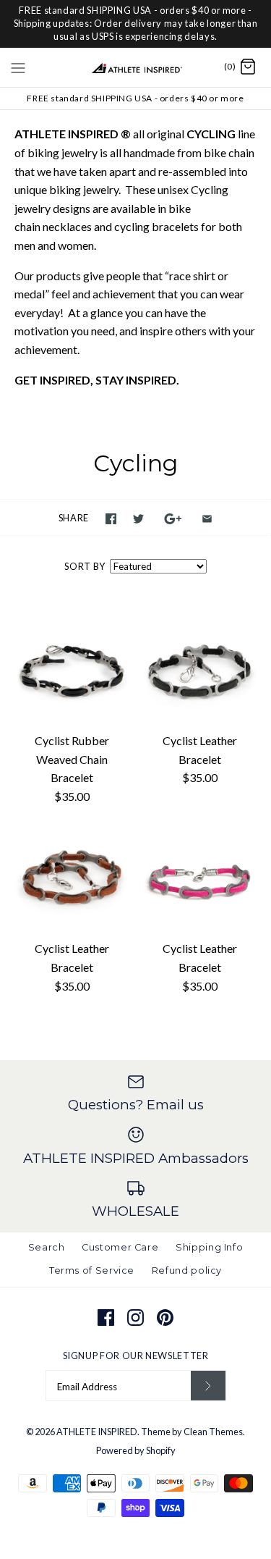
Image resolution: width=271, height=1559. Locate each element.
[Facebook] (106, 1317)
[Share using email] (207, 518)
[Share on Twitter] (138, 518)
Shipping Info (209, 1247)
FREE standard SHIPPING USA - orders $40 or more (135, 98)
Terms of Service (91, 1270)
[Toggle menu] (18, 67)
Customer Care (120, 1247)
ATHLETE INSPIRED (96, 1431)
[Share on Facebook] (111, 518)
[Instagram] (135, 1317)
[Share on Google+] (173, 518)
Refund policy (187, 1270)
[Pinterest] (165, 1317)
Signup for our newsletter (136, 1355)
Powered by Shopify (136, 1450)
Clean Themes (213, 1431)
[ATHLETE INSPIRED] (135, 67)
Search (46, 1247)
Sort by (84, 566)
